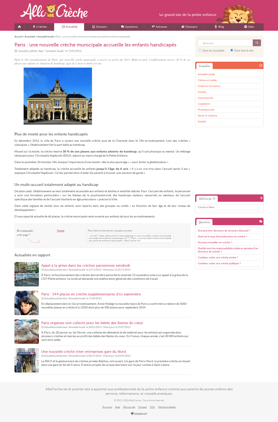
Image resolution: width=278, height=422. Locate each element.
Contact (142, 407)
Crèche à (206, 207)
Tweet (60, 230)
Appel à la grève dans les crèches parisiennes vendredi (85, 265)
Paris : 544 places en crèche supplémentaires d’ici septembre (91, 294)
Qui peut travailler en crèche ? (215, 242)
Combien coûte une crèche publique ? (219, 263)
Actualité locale (206, 74)
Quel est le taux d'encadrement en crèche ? (222, 236)
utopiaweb (139, 414)
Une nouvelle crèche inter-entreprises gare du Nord (83, 352)
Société (202, 121)
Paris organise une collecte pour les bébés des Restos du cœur (92, 323)
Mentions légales (167, 407)
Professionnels (206, 109)
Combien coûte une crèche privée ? (218, 257)
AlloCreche (54, 11)
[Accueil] (19, 27)
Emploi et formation (209, 86)
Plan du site (129, 407)
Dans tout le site (243, 50)
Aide (117, 407)
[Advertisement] (147, 96)
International (205, 97)
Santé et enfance (207, 115)
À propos (107, 407)
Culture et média (207, 80)
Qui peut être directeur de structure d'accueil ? (224, 230)
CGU (152, 407)
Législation (204, 103)
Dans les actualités (213, 50)
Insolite (202, 92)
